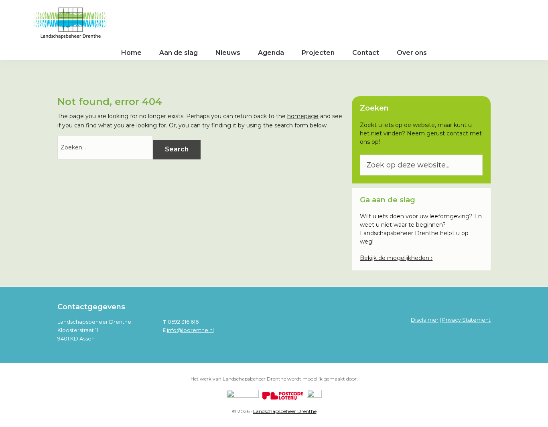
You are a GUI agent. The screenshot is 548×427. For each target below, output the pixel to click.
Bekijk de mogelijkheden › (396, 258)
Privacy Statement (466, 319)
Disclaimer (424, 319)
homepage (303, 116)
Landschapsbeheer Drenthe (285, 411)
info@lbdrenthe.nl (190, 330)
